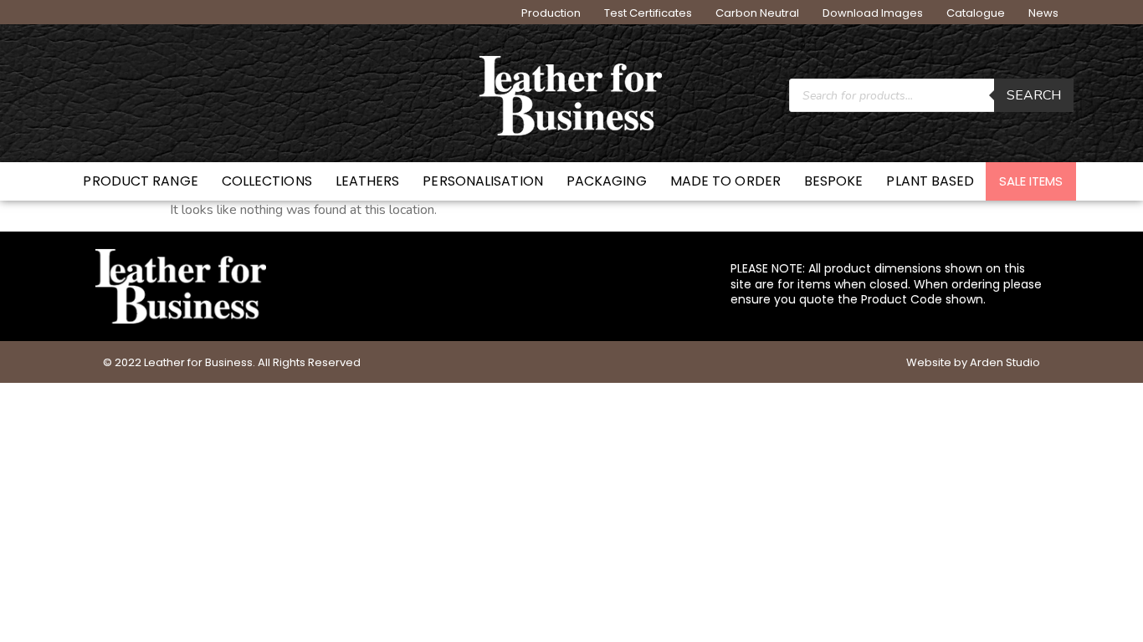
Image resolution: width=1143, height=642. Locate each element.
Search (1034, 95)
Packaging (606, 181)
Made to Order (725, 181)
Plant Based (930, 181)
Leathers (368, 181)
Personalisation (483, 181)
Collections (267, 181)
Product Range (140, 181)
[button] (1031, 181)
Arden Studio (1005, 362)
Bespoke (834, 181)
